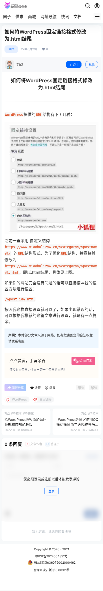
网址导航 (48, 16)
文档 (78, 16)
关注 (75, 65)
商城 (32, 16)
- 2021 (64, 549)
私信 (92, 65)
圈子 (7, 16)
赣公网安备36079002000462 (55, 562)
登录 (51, 491)
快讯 (65, 16)
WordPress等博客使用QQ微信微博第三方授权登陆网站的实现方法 (77, 424)
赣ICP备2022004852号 (51, 556)
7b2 (11, 49)
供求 (20, 16)
